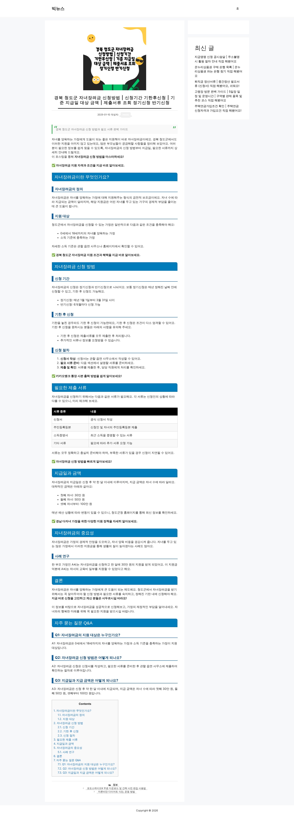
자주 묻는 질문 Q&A (67, 760)
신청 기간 (66, 727)
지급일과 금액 (64, 743)
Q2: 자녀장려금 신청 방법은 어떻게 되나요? (87, 768)
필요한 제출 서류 (66, 739)
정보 (115, 784)
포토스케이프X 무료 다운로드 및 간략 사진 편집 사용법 (116, 788)
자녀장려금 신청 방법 (68, 723)
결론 (58, 756)
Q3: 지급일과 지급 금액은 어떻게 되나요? (86, 772)
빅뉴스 (58, 8)
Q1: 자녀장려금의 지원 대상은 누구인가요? (86, 764)
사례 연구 (66, 752)
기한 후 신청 (68, 731)
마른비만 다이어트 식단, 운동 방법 (116, 791)
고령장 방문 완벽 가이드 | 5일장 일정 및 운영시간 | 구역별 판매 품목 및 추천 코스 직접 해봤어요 (218, 96)
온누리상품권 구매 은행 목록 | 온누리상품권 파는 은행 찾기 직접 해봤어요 (218, 71)
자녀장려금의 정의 (71, 715)
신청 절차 (66, 735)
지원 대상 (66, 719)
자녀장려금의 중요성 (68, 747)
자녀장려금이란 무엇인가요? (72, 710)
